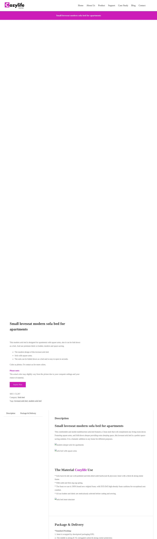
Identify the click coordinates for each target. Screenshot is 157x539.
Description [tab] (10, 413)
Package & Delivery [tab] (28, 413)
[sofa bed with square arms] (40, 171)
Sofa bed (21, 397)
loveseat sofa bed (21, 401)
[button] (149, 5)
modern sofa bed (35, 401)
